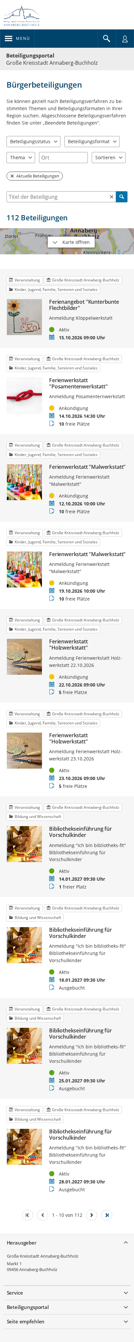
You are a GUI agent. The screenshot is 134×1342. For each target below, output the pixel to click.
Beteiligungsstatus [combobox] (30, 141)
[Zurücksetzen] (111, 196)
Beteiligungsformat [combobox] (89, 141)
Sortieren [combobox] (105, 157)
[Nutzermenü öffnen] (125, 38)
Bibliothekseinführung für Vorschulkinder (80, 832)
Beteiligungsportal (30, 55)
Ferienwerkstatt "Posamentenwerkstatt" (78, 383)
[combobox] (63, 157)
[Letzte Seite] (106, 1215)
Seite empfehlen (26, 1321)
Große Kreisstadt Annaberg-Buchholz (42, 1256)
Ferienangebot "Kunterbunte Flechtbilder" (84, 305)
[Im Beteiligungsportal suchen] (107, 38)
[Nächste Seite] (91, 1215)
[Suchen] (121, 196)
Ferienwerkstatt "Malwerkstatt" (87, 467)
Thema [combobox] (17, 157)
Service (15, 1292)
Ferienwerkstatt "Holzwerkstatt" (68, 644)
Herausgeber (21, 1242)
